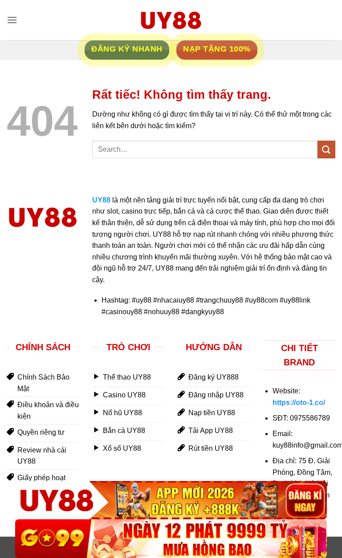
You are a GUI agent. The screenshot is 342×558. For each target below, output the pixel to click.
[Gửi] (326, 149)
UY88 (101, 200)
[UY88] (171, 500)
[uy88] (171, 20)
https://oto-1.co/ (299, 402)
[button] (12, 20)
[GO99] (171, 538)
